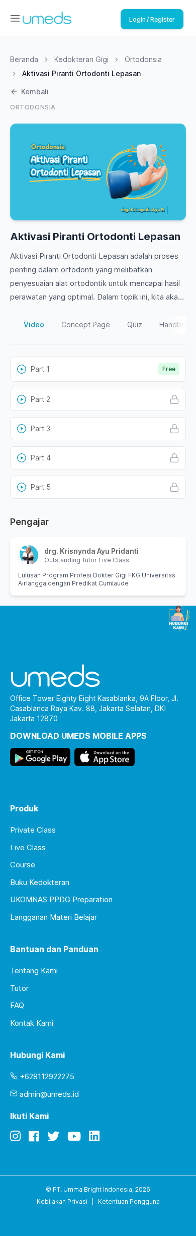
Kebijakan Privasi (62, 1201)
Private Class (33, 830)
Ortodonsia (143, 59)
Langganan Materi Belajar (53, 917)
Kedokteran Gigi (81, 59)
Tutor (19, 988)
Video (34, 324)
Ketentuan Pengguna (129, 1201)
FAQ (17, 1005)
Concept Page (85, 324)
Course (22, 864)
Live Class (28, 847)
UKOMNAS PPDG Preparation (61, 899)
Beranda (24, 59)
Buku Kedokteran (39, 882)
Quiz (134, 324)
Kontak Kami (31, 1023)
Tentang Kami (34, 970)
